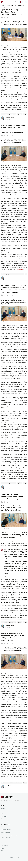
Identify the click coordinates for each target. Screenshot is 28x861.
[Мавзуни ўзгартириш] (21, 2)
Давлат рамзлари (5, 832)
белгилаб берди (19, 269)
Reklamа (3, 850)
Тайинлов (19, 5)
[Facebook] (10, 17)
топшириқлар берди (6, 777)
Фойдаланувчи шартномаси (7, 827)
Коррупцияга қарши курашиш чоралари (10, 834)
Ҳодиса (24, 5)
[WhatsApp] (4, 17)
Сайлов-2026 (8, 5)
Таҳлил (2, 813)
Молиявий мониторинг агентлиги (11, 782)
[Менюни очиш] (26, 2)
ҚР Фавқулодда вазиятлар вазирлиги (12, 274)
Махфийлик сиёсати (6, 829)
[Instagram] (2, 17)
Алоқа (2, 848)
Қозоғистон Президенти (9, 114)
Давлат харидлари (5, 837)
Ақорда (14, 5)
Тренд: (2, 5)
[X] (12, 17)
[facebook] (10, 800)
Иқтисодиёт (4, 816)
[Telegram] (7, 17)
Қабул (19, 114)
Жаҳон (2, 819)
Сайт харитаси (4, 845)
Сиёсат (3, 811)
